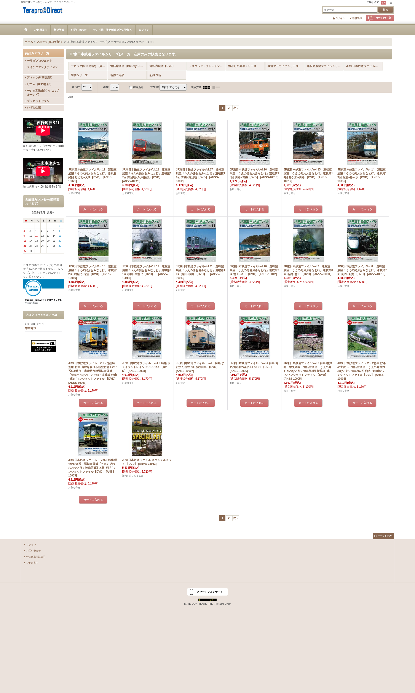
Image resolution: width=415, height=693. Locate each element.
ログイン (340, 18)
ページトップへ (385, 536)
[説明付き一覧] (217, 87)
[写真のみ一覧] (207, 87)
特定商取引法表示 (35, 556)
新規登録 (357, 18)
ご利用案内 (32, 562)
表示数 (76, 87)
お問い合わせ (33, 550)
